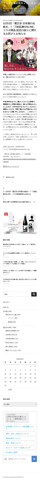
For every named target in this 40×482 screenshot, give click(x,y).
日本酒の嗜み (10, 338)
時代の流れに (10, 342)
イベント (11, 318)
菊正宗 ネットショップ (11, 166)
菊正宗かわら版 (10, 177)
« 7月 (10, 389)
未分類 (5, 311)
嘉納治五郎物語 (11, 331)
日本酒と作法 (10, 334)
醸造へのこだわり (12, 350)
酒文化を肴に (7, 327)
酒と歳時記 (9, 346)
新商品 (10, 322)
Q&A (4, 307)
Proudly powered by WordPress (13, 477)
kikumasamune (18, 20)
